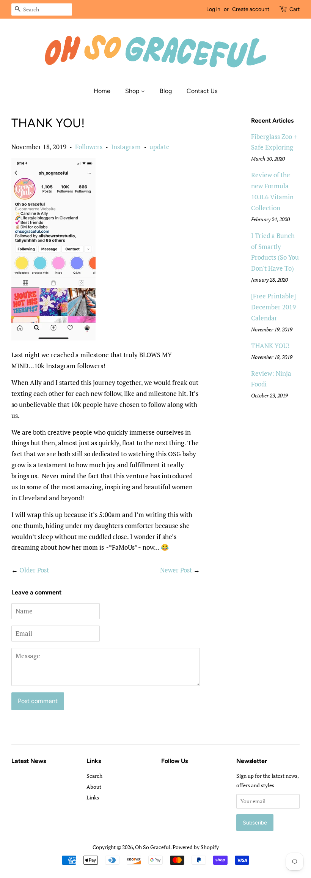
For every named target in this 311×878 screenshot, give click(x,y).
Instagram (126, 146)
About (93, 786)
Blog (166, 91)
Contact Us (202, 91)
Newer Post (176, 570)
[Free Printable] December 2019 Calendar (273, 307)
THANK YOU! (270, 345)
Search (94, 775)
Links (92, 797)
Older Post (34, 570)
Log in (213, 9)
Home (102, 91)
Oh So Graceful (152, 847)
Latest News (28, 761)
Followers (88, 146)
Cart (294, 9)
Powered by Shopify (196, 847)
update (159, 146)
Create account (250, 9)
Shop (133, 91)
